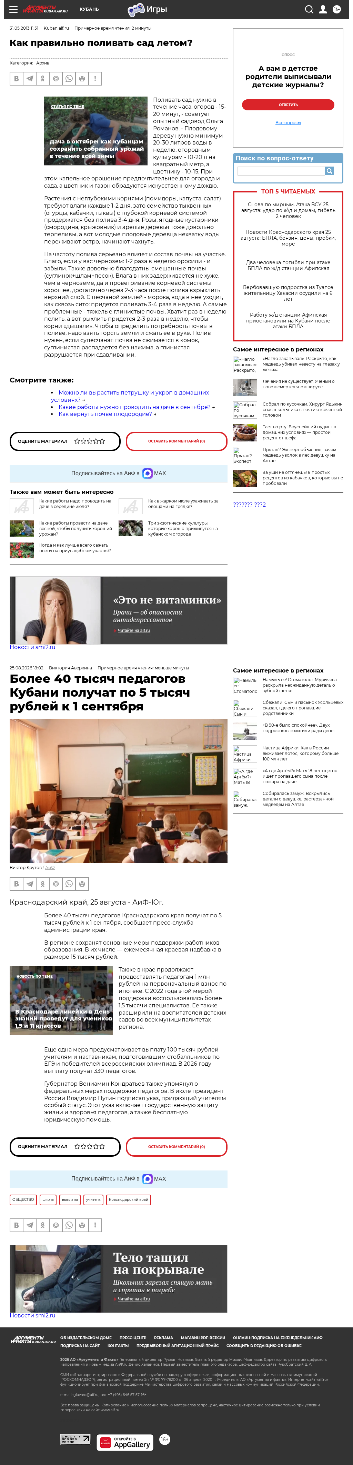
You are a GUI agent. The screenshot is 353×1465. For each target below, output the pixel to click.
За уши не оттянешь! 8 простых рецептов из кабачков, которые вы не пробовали (303, 478)
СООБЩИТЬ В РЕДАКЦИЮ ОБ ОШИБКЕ (264, 1346)
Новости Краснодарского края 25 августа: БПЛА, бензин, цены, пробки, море (288, 238)
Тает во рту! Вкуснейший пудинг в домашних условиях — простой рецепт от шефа (299, 432)
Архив (42, 63)
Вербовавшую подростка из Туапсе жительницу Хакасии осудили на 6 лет (288, 293)
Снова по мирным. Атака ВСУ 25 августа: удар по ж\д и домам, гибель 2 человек (288, 210)
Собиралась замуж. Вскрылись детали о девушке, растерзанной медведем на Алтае (298, 799)
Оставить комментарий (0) (176, 441)
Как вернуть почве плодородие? (105, 414)
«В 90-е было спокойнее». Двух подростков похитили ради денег (299, 727)
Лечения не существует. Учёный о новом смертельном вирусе (299, 384)
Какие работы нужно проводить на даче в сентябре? (135, 407)
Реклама (163, 1338)
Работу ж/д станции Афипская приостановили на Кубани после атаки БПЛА (288, 321)
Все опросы (288, 123)
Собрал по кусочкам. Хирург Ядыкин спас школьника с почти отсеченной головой (303, 409)
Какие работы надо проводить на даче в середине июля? (75, 503)
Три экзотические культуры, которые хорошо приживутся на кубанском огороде (183, 528)
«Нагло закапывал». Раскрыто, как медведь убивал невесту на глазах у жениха (301, 364)
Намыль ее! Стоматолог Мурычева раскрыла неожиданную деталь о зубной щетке (300, 685)
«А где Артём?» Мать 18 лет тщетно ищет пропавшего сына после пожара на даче (300, 776)
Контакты (118, 1346)
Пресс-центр (133, 1338)
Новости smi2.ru (33, 647)
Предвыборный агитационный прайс (178, 1346)
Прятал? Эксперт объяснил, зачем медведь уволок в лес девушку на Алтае (299, 455)
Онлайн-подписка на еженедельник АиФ (278, 1338)
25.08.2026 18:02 (26, 667)
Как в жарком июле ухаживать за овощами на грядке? (183, 503)
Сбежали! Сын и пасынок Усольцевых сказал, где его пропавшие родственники (303, 708)
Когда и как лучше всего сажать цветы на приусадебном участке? (75, 547)
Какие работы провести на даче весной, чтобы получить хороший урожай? (75, 528)
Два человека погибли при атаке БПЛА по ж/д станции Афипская (288, 265)
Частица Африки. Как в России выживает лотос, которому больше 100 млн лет (301, 753)
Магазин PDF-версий (203, 1338)
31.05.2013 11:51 (24, 28)
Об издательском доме (86, 1338)
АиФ (50, 867)
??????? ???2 (249, 504)
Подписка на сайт (80, 1346)
